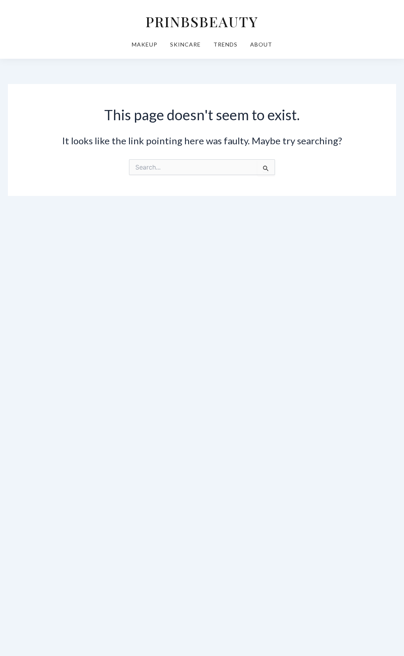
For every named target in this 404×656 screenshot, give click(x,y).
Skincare (185, 44)
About (261, 44)
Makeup (144, 44)
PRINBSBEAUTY (202, 21)
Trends (225, 44)
